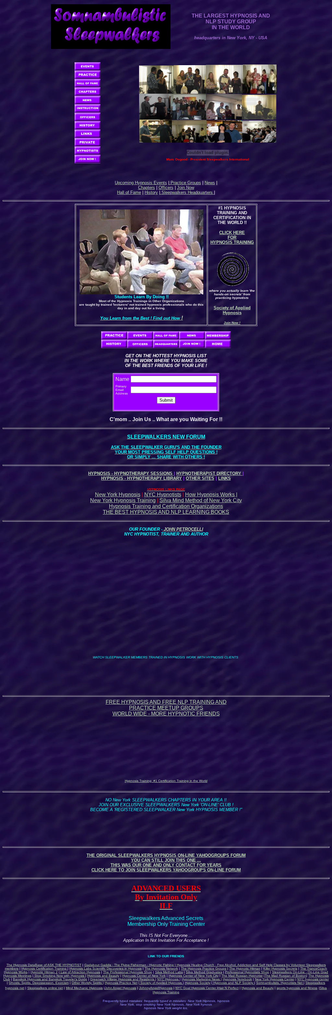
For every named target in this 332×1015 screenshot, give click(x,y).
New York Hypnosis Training (123, 500)
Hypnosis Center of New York (144, 975)
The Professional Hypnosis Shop (127, 972)
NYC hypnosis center (313, 979)
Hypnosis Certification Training (44, 968)
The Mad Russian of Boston (285, 975)
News (210, 182)
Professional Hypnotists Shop (247, 972)
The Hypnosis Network (161, 968)
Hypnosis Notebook (237, 979)
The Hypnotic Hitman (244, 968)
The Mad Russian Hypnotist (242, 975)
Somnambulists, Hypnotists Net (279, 983)
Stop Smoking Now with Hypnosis (59, 975)
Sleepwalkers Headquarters (187, 192)
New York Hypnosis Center (274, 979)
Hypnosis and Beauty (103, 975)
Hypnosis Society (197, 983)
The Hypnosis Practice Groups (203, 968)
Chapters (146, 187)
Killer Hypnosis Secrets (280, 968)
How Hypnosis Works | (211, 494)
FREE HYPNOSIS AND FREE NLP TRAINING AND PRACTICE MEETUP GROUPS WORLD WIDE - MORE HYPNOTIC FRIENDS (166, 707)
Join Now (185, 187)
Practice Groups (185, 182)
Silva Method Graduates (204, 972)
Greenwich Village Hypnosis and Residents (122, 979)
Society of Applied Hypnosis (161, 983)
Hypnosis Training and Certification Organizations (166, 506)
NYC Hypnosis (168, 979)
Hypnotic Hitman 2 (44, 972)
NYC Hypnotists (162, 494)
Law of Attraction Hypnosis (80, 972)
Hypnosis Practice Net (121, 983)
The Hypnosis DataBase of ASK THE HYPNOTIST (43, 965)
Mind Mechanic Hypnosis (84, 988)
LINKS (224, 478)
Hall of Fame (129, 192)
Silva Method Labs (169, 972)
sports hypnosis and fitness (297, 988)
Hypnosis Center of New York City (194, 975)
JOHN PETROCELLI (182, 529)
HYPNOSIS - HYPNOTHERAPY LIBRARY (141, 478)
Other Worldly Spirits (87, 983)
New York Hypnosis (117, 494)
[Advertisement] (166, 674)
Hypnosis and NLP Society (233, 983)
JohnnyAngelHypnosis (155, 988)
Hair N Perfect (228, 988)
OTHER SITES (200, 478)
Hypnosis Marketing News (201, 979)
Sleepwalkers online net (45, 988)
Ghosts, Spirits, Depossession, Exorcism (39, 983)
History (151, 192)
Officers (166, 187)
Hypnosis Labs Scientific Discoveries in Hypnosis (105, 968)
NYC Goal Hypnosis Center (196, 988)
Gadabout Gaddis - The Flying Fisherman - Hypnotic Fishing (129, 965)
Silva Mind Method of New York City (201, 500)
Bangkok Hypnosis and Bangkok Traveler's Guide (50, 979)
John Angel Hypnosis (120, 988)
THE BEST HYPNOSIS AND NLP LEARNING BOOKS (166, 512)
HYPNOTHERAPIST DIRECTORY (209, 473)
